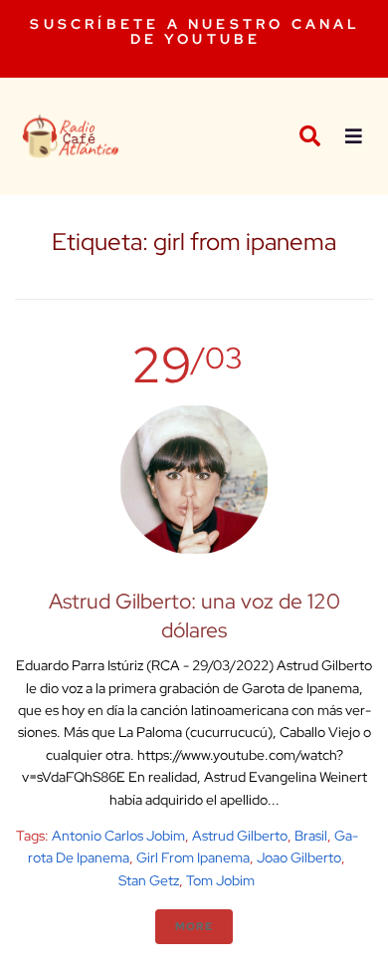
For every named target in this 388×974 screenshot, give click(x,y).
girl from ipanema (193, 857)
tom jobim (220, 880)
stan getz (148, 880)
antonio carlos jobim (118, 836)
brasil (310, 836)
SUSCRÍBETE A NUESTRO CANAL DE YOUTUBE (195, 31)
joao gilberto (299, 857)
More (194, 926)
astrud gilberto (240, 836)
